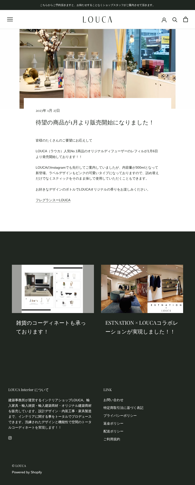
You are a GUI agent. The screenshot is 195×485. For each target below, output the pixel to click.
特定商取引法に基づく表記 (123, 408)
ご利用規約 (111, 439)
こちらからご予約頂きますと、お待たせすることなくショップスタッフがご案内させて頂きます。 (97, 5)
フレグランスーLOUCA (53, 200)
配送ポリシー (113, 431)
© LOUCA (19, 466)
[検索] (174, 19)
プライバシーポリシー (120, 415)
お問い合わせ (113, 400)
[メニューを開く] (10, 19)
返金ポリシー (113, 423)
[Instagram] (10, 438)
